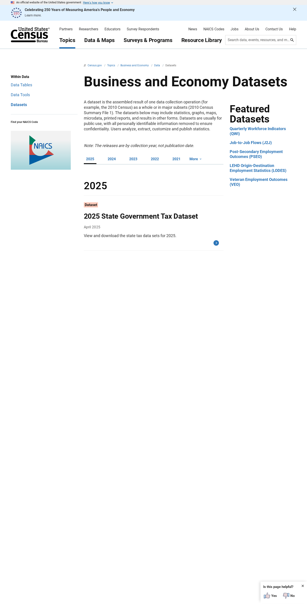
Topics (67, 40)
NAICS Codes (213, 29)
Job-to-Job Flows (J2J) (251, 142)
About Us (252, 29)
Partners (66, 29)
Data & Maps (99, 40)
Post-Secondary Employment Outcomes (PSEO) (256, 154)
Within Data (20, 77)
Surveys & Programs (148, 40)
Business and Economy (134, 65)
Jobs (234, 29)
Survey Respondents (143, 29)
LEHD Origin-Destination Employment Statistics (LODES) (258, 168)
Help (292, 29)
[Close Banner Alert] (294, 13)
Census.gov (95, 65)
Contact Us (274, 29)
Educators (112, 29)
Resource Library (201, 40)
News (192, 29)
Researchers (88, 29)
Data (157, 65)
